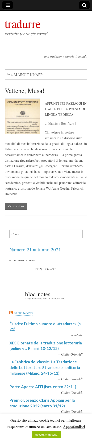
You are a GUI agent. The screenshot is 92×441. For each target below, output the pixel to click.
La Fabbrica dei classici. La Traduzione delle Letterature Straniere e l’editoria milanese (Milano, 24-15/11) (44, 367)
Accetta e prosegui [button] (47, 434)
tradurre (23, 23)
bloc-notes (23, 313)
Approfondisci (74, 426)
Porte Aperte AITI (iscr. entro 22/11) (42, 386)
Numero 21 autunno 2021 (35, 249)
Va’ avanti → (16, 206)
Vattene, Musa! (24, 90)
